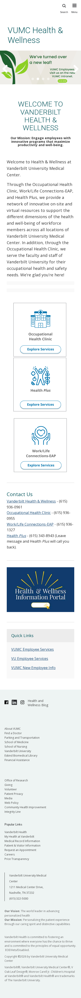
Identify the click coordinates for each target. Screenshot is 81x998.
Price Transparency (16, 859)
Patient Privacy (13, 794)
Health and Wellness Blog (38, 703)
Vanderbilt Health (15, 832)
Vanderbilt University (17, 751)
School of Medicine (16, 742)
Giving (8, 785)
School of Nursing (15, 746)
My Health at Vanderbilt (19, 836)
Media (8, 798)
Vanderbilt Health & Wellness (31, 501)
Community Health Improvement (25, 807)
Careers (9, 854)
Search (64, 12)
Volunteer (10, 789)
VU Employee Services (29, 658)
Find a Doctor (13, 733)
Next (73, 68)
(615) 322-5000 (18, 898)
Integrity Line (12, 812)
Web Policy (11, 803)
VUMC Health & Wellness (35, 35)
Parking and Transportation (22, 738)
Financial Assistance (17, 760)
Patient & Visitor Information (22, 845)
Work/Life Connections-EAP (30, 524)
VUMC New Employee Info (33, 667)
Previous (8, 68)
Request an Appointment (20, 850)
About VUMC (12, 729)
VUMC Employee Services (32, 649)
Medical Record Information (22, 841)
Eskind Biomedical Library (20, 755)
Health (16, 535)
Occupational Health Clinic (29, 512)
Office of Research (16, 780)
